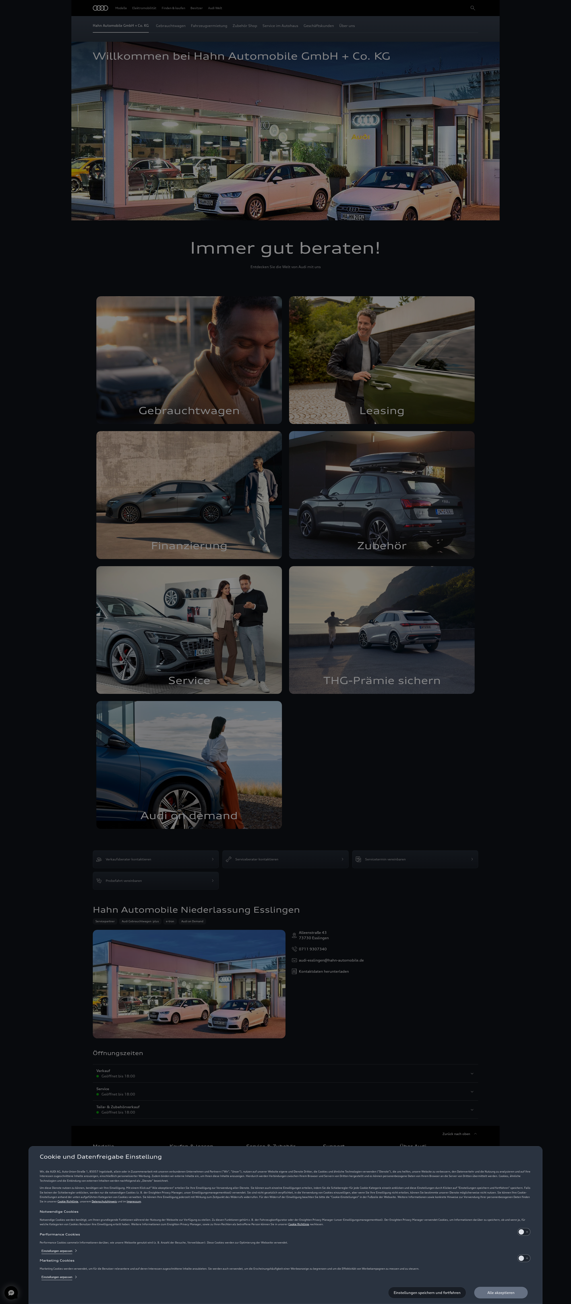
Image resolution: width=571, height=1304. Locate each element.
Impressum (134, 1201)
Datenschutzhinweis (104, 1201)
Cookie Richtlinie (68, 1201)
